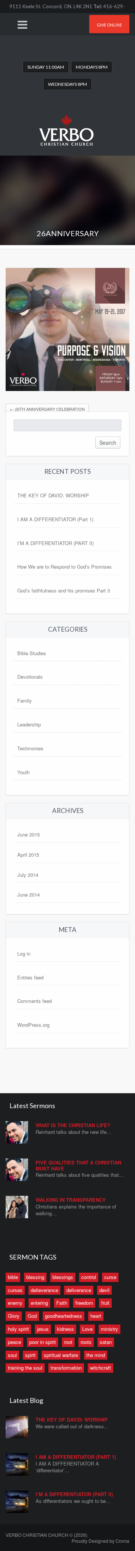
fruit (105, 1302)
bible (13, 1276)
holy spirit (18, 1328)
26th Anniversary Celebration (47, 409)
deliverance (78, 1290)
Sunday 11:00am (45, 67)
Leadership (29, 724)
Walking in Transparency (71, 1199)
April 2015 (28, 854)
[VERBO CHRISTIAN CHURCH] (67, 125)
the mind (95, 1354)
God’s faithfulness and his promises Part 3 (63, 590)
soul (12, 1354)
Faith (61, 1302)
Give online (109, 24)
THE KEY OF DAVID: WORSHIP (53, 495)
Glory (14, 1315)
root (68, 1341)
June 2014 (28, 894)
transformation (66, 1367)
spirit (30, 1354)
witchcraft (100, 1367)
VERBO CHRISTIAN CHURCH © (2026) (46, 1535)
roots (86, 1341)
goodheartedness (63, 1315)
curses (15, 1290)
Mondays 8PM (92, 67)
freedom (84, 1302)
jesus (43, 1328)
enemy (15, 1302)
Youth (23, 772)
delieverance (44, 1290)
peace (14, 1341)
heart (95, 1315)
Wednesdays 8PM (67, 84)
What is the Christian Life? (73, 1125)
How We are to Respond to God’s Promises (64, 566)
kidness (65, 1328)
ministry (109, 1328)
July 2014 (27, 874)
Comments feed (34, 1000)
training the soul (25, 1367)
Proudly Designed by (100, 1541)
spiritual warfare (61, 1354)
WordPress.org (33, 1024)
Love (87, 1328)
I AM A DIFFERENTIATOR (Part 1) (55, 519)
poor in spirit (42, 1341)
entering (39, 1302)
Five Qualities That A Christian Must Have (78, 1165)
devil (104, 1290)
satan (106, 1341)
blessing (35, 1276)
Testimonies (30, 748)
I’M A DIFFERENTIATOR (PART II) (55, 543)
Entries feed (30, 977)
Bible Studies (31, 653)
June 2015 (28, 834)
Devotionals (30, 676)
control (88, 1276)
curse (110, 1276)
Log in (23, 953)
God (32, 1315)
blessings (62, 1276)
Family (24, 700)
